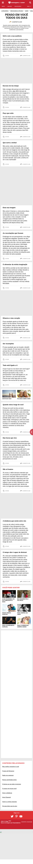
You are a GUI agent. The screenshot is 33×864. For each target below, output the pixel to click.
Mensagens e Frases (16, 11)
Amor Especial (6, 797)
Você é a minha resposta (9, 801)
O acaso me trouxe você (9, 788)
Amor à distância (7, 793)
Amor (26, 11)
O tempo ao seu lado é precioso (11, 784)
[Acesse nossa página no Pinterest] (16, 816)
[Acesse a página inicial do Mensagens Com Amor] (16, 2)
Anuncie (29, 822)
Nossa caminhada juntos (9, 779)
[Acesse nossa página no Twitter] (12, 816)
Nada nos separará (7, 775)
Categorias (4, 11)
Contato (24, 822)
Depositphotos (17, 822)
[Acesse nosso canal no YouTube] (21, 816)
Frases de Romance (8, 771)
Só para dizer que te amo (9, 806)
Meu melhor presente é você (10, 766)
